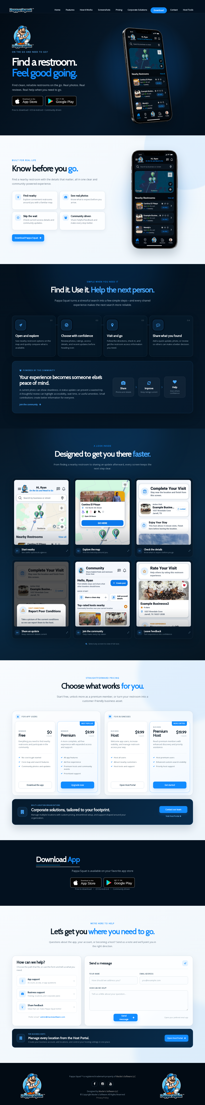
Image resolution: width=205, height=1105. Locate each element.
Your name (94, 974)
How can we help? (98, 988)
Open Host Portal (127, 785)
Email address (146, 974)
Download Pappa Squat (26, 237)
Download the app (35, 785)
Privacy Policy (102, 1097)
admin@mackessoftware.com (52, 1017)
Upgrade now (77, 785)
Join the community (29, 404)
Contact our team (173, 809)
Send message (123, 1017)
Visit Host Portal (173, 816)
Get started (170, 785)
